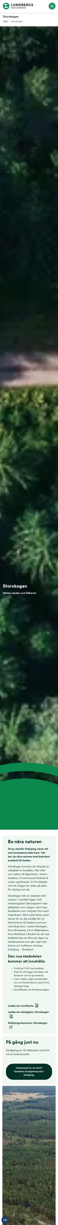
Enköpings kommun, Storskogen (27, 1023)
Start (5, 21)
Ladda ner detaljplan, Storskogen (28, 1012)
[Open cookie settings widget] (5, 1220)
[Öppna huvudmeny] (51, 6)
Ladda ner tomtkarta (20, 1006)
